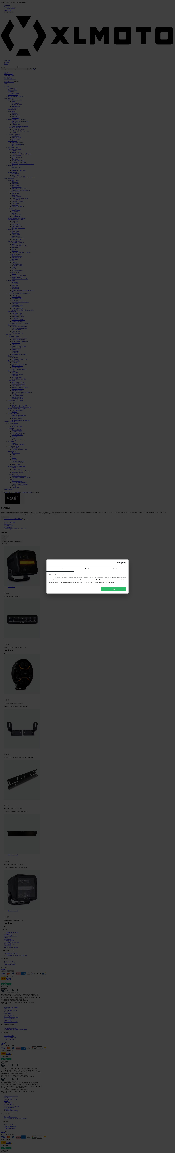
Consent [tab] (60, 569)
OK (114, 589)
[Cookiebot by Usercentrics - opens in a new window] (119, 563)
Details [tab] (87, 569)
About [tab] (115, 569)
